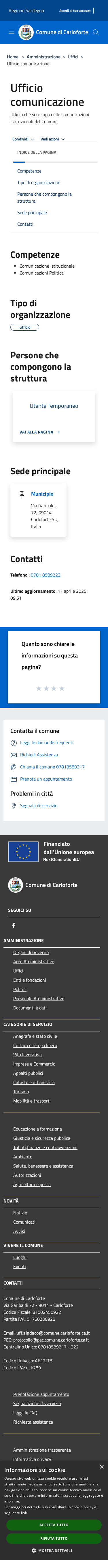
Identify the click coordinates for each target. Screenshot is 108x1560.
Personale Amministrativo (38, 998)
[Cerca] (95, 32)
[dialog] (54, 1510)
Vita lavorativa (27, 1054)
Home (12, 56)
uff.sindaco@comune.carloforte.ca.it (53, 1332)
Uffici (73, 56)
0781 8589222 (45, 574)
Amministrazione (43, 56)
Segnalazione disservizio (37, 1403)
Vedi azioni (50, 139)
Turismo (21, 1091)
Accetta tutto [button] (54, 1524)
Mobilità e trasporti (32, 1100)
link (24, 1512)
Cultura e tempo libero (35, 1045)
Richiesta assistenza (33, 1421)
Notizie (20, 1212)
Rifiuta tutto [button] (54, 1538)
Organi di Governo (31, 952)
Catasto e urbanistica (34, 1082)
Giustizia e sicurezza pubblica (41, 1138)
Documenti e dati (30, 1007)
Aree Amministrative (33, 961)
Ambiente (22, 1156)
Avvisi (19, 1231)
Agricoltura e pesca (32, 1184)
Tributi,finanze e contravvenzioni (45, 1147)
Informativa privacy (32, 1459)
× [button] (101, 1467)
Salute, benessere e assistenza (43, 1165)
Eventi (19, 1266)
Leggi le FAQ (25, 1412)
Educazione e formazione (37, 1128)
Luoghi (19, 1257)
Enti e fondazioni (29, 980)
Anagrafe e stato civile (35, 1036)
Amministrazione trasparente (42, 1449)
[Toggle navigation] (11, 31)
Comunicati (24, 1221)
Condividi (20, 139)
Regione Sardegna (26, 10)
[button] (54, 1550)
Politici (19, 989)
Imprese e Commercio (34, 1063)
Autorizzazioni (27, 1175)
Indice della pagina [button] (36, 152)
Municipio (42, 494)
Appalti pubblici (28, 1073)
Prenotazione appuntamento (41, 1394)
